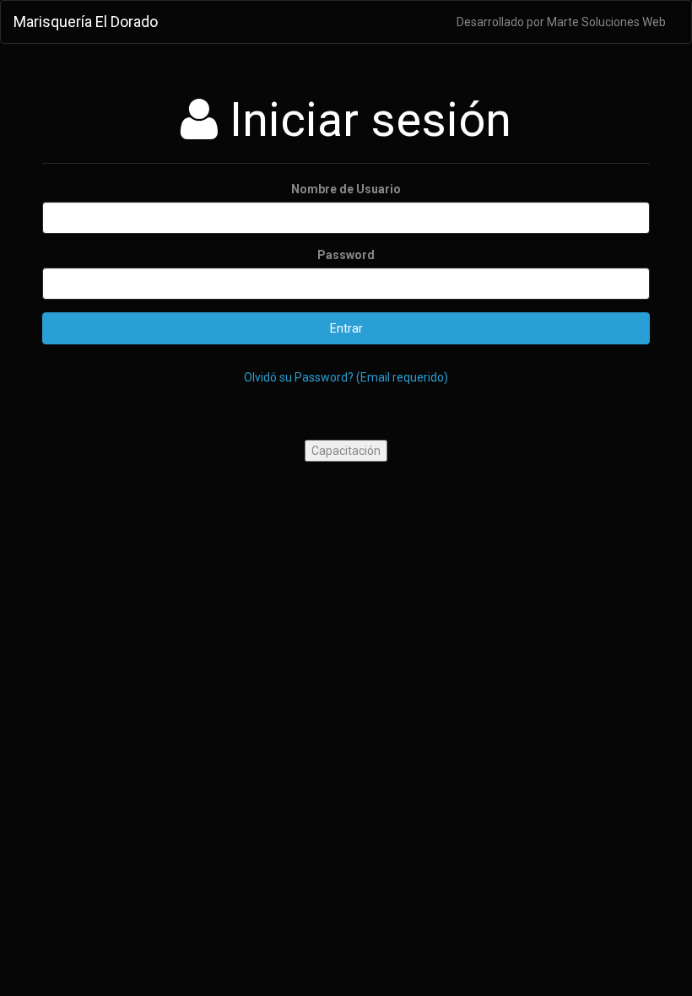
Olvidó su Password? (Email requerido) (346, 377)
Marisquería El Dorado (86, 21)
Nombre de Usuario (346, 189)
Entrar (346, 328)
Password (346, 255)
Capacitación (346, 450)
